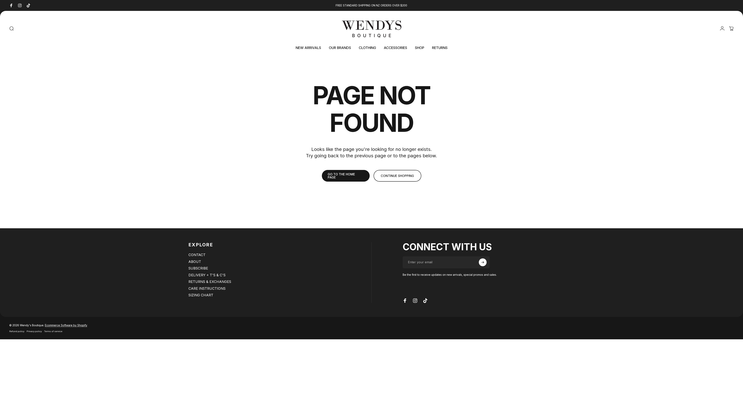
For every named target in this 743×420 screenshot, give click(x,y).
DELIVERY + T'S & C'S (207, 275)
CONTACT (197, 255)
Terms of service (53, 331)
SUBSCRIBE (198, 268)
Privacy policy (34, 331)
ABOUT (194, 262)
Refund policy (16, 331)
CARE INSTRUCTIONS (207, 288)
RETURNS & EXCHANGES (209, 282)
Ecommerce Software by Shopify (66, 325)
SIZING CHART (200, 295)
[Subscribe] (483, 262)
